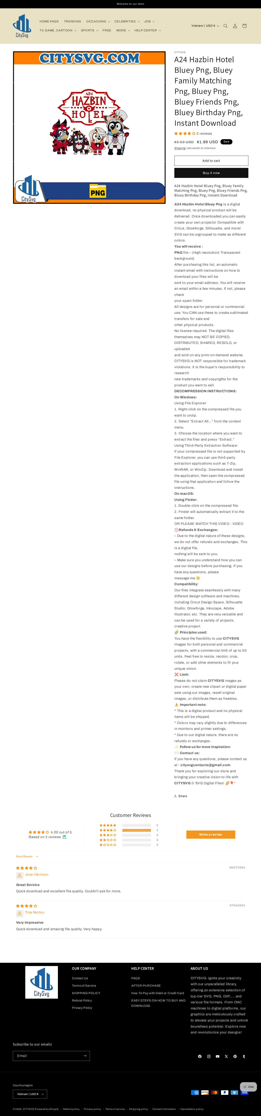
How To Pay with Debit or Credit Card (157, 993)
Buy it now (211, 172)
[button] (98, 21)
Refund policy (71, 1109)
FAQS (135, 978)
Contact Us (80, 978)
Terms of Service (84, 985)
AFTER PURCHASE (146, 985)
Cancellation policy (191, 1109)
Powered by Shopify (47, 1109)
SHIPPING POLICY (86, 993)
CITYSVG (28, 1109)
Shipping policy (138, 1109)
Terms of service (115, 1109)
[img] (26, 868)
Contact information (164, 1109)
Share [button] (182, 796)
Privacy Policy (82, 1007)
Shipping (180, 148)
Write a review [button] (210, 834)
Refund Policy (82, 1000)
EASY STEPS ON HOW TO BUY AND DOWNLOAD (158, 1003)
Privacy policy (92, 1109)
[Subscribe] (85, 1056)
